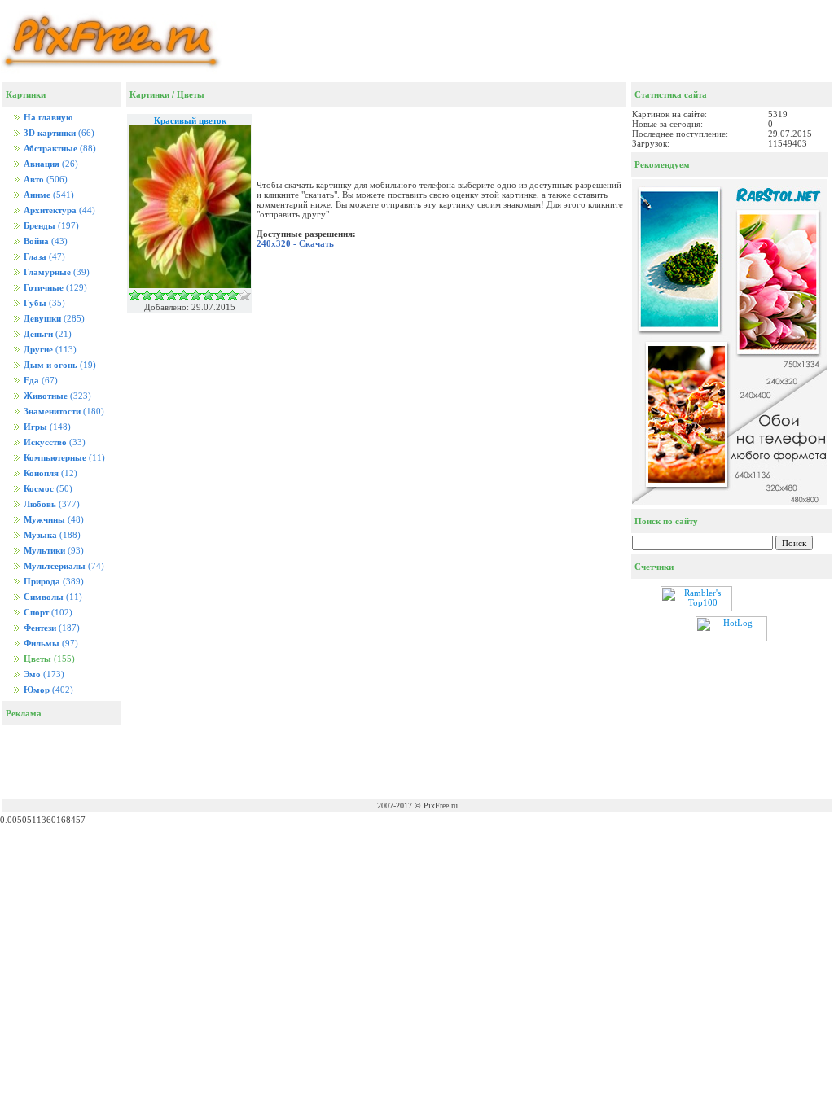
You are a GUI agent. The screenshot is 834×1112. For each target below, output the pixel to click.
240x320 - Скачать (295, 243)
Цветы (190, 94)
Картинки (149, 94)
